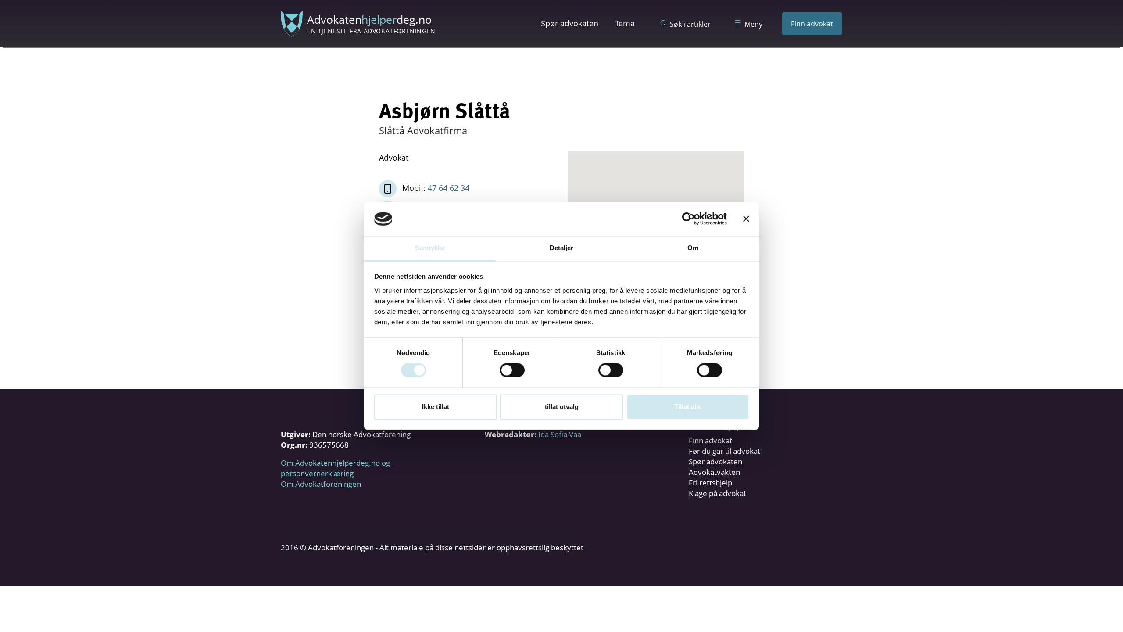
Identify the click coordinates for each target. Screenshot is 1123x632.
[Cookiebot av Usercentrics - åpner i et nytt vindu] (688, 219)
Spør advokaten (569, 23)
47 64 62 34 (448, 187)
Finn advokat (812, 24)
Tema (625, 23)
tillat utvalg (562, 406)
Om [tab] (692, 247)
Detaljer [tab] (562, 247)
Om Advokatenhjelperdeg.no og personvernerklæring (335, 468)
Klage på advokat (717, 493)
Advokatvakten (714, 472)
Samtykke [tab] (430, 247)
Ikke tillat (435, 406)
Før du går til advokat (724, 451)
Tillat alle (687, 406)
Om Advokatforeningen (321, 484)
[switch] (512, 370)
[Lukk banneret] (746, 219)
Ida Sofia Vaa (559, 434)
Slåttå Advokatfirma (423, 130)
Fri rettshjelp (710, 483)
